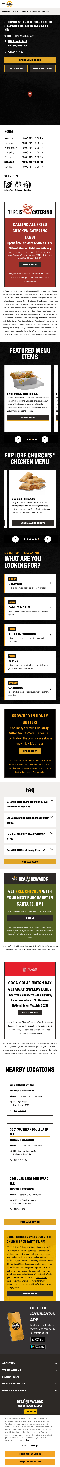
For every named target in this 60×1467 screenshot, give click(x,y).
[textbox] (30, 277)
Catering (27, 190)
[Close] (55, 1419)
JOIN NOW (30, 1412)
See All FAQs (30, 862)
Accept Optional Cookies (30, 1461)
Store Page (14, 1090)
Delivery (18, 190)
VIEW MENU (16, 68)
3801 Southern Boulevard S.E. (29, 1131)
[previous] (18, 439)
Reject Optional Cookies (30, 1454)
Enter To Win (30, 1013)
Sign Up (30, 918)
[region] (30, 98)
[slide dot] (27, 439)
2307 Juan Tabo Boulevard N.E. (29, 1180)
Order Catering (42, 68)
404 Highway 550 (22, 1084)
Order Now (30, 264)
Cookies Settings (30, 1446)
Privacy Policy (23, 1440)
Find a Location (30, 1222)
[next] (45, 439)
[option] (29, 398)
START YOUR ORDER (30, 60)
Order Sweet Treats (33, 523)
